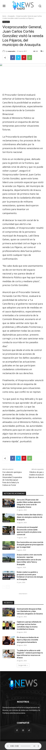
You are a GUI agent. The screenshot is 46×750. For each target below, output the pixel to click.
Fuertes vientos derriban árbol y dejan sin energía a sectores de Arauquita (29, 517)
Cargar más (22, 665)
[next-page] (7, 586)
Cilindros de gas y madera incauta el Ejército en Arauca (36, 474)
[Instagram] (23, 730)
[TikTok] (29, 730)
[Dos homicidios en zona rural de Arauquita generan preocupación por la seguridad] (8, 545)
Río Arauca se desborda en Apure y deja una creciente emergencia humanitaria (28, 639)
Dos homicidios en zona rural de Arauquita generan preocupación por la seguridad (30, 544)
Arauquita (11, 16)
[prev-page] (4, 586)
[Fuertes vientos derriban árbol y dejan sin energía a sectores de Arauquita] (8, 518)
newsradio (11, 51)
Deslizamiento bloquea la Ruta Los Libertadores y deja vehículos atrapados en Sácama (30, 611)
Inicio (4, 16)
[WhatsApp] (29, 57)
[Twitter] (18, 57)
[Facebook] (12, 57)
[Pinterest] (23, 57)
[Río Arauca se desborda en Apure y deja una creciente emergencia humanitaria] (8, 640)
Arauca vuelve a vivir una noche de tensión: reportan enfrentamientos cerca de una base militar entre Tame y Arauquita (29, 559)
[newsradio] (4, 51)
